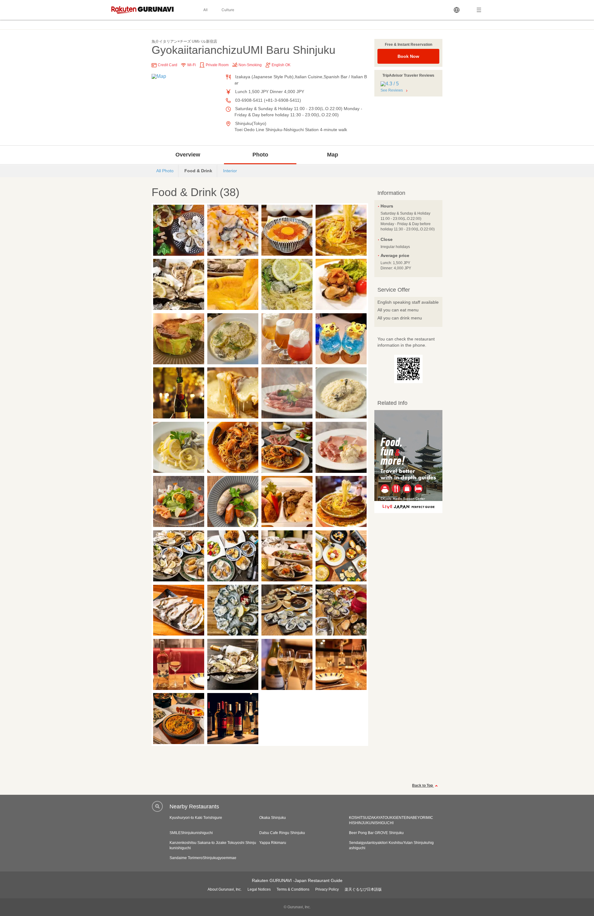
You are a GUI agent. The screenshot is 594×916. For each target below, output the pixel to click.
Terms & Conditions (293, 889)
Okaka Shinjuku (272, 817)
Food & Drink (198, 170)
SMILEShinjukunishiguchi (191, 833)
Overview (187, 155)
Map (332, 155)
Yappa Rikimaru (272, 843)
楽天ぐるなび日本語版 (363, 889)
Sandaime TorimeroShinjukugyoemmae (203, 858)
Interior (230, 170)
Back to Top (423, 785)
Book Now (408, 56)
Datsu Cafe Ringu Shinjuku (282, 833)
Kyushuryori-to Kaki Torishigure (196, 817)
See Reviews (392, 90)
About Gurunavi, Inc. (225, 889)
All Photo (165, 170)
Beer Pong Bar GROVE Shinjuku (376, 833)
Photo (260, 155)
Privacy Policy (327, 889)
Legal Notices (259, 889)
